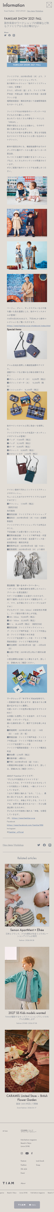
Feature (23, 1161)
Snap (38, 1165)
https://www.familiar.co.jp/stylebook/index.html (28, 325)
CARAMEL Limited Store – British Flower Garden (27, 1098)
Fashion (23, 1165)
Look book (40, 1161)
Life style (24, 1169)
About (23, 1183)
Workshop (39, 11)
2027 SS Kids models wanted (27, 1013)
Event (23, 1173)
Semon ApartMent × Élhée (27, 930)
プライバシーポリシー (28, 1132)
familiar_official (16, 832)
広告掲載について (27, 1130)
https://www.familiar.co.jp (23, 818)
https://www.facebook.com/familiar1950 (25, 825)
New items (31, 11)
